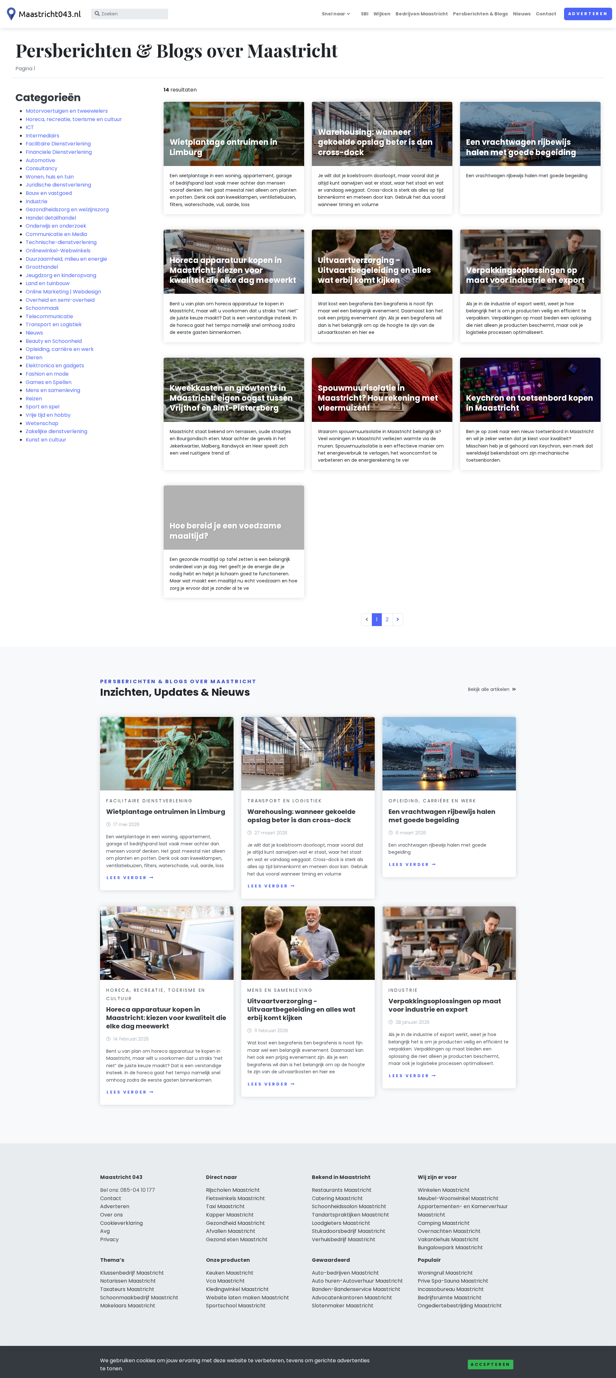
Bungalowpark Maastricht (450, 1247)
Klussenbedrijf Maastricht (132, 1273)
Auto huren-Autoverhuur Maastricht (357, 1281)
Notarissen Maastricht (128, 1281)
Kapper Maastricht (230, 1214)
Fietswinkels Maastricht (235, 1198)
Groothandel (42, 267)
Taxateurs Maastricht (127, 1289)
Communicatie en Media (56, 234)
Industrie (36, 201)
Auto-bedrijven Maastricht (345, 1273)
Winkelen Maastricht (444, 1190)
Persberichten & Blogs (480, 14)
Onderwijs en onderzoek (56, 226)
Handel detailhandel (51, 218)
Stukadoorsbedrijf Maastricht (348, 1231)
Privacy (109, 1239)
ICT (30, 127)
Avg (105, 1231)
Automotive (40, 160)
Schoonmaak (42, 308)
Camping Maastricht (444, 1223)
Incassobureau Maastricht (451, 1289)
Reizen (34, 398)
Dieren (34, 357)
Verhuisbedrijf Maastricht (343, 1239)
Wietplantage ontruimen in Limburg (165, 811)
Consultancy (41, 168)
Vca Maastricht (225, 1281)
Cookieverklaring (121, 1223)
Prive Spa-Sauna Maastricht (453, 1281)
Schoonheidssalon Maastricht (349, 1206)
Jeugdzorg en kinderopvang (61, 275)
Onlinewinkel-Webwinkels (58, 250)
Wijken (381, 14)
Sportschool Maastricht (236, 1305)
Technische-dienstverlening (61, 242)
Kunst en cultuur (46, 439)
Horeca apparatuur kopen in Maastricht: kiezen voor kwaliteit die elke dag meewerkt (166, 1018)
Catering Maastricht (337, 1198)
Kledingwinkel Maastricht (237, 1289)
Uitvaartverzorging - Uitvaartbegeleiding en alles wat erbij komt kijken (301, 1009)
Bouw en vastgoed (49, 193)
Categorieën (48, 97)
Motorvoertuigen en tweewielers (67, 111)
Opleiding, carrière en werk (60, 349)
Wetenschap (42, 423)
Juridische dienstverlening (58, 184)
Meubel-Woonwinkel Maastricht (458, 1198)
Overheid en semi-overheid (60, 300)
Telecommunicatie (49, 316)
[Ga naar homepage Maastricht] (42, 14)
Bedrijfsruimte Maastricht (450, 1297)
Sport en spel (42, 406)
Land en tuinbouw (48, 283)
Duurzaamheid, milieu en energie (66, 259)
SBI (364, 14)
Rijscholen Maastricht (233, 1190)
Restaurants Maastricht (342, 1190)
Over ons (111, 1214)
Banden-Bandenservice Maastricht (356, 1289)
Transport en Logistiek (54, 324)
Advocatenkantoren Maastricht (352, 1297)
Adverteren (588, 13)
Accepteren (490, 1364)
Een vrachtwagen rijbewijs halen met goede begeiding (442, 815)
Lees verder (127, 877)
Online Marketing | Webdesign (63, 291)
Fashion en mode (47, 374)
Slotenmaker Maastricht (342, 1305)
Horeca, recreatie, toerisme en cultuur (74, 119)
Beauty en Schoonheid (54, 341)
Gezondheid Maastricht (235, 1223)
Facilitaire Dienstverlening (58, 143)
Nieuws (522, 14)
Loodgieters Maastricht (341, 1223)
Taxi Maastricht (225, 1206)
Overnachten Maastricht (449, 1231)
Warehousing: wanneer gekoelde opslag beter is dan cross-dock (301, 815)
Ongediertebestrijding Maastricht (460, 1305)
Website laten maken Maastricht (247, 1297)
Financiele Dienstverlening (59, 152)
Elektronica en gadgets (55, 365)
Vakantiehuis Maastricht (448, 1239)
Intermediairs (42, 135)
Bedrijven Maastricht (422, 14)
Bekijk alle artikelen (488, 689)
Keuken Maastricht (229, 1273)
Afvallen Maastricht (230, 1231)
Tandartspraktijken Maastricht (350, 1214)
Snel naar (333, 14)
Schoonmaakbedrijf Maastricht (139, 1297)
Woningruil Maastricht (445, 1273)
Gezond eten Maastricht (237, 1239)
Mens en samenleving (53, 390)
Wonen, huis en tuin (50, 176)
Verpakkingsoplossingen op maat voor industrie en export (445, 1005)
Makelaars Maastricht (127, 1305)
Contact (546, 14)
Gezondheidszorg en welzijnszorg (67, 209)
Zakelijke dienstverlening (56, 431)
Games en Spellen (49, 382)
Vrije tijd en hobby (48, 415)
